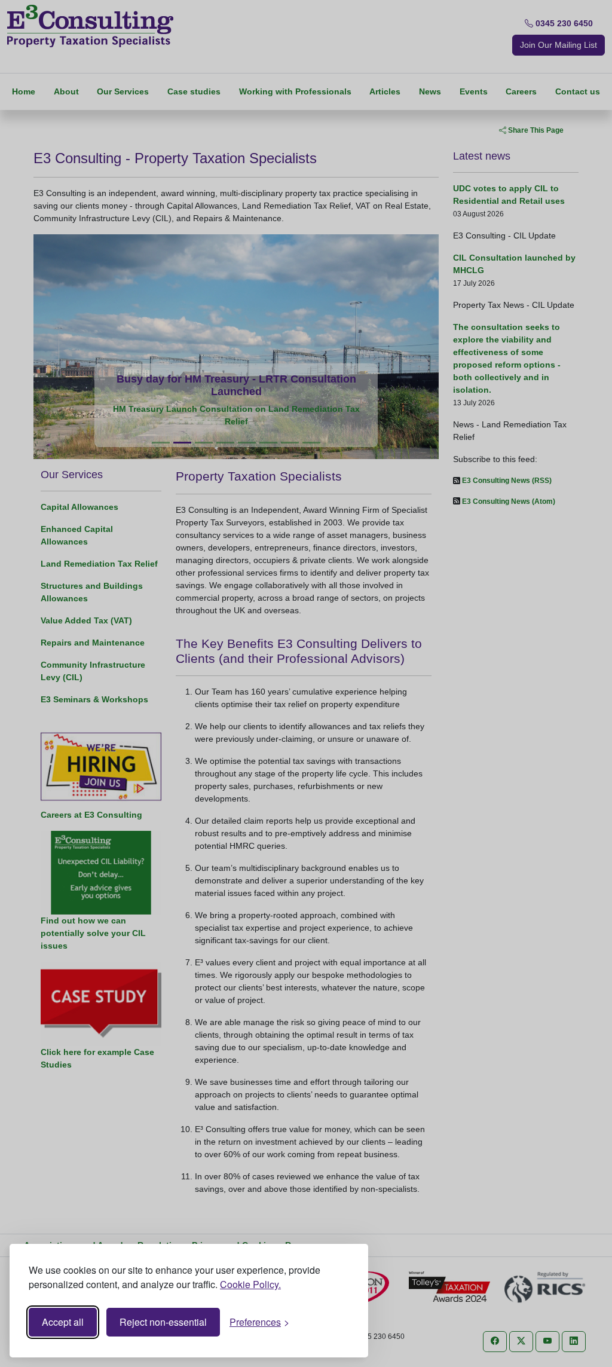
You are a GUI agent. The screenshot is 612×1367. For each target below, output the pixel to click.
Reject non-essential (163, 1322)
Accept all (63, 1322)
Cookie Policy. (250, 1284)
